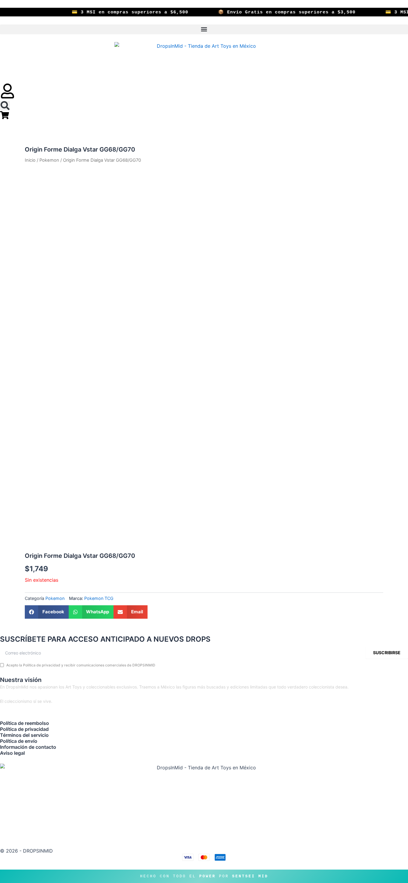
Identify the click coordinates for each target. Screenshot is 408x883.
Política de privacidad (24, 729)
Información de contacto (28, 747)
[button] (204, 29)
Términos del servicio (24, 735)
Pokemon (49, 160)
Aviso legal (12, 753)
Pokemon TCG (98, 598)
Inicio (30, 160)
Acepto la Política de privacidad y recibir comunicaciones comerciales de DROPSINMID (80, 665)
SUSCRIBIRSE (387, 652)
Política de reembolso (24, 723)
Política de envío (18, 741)
